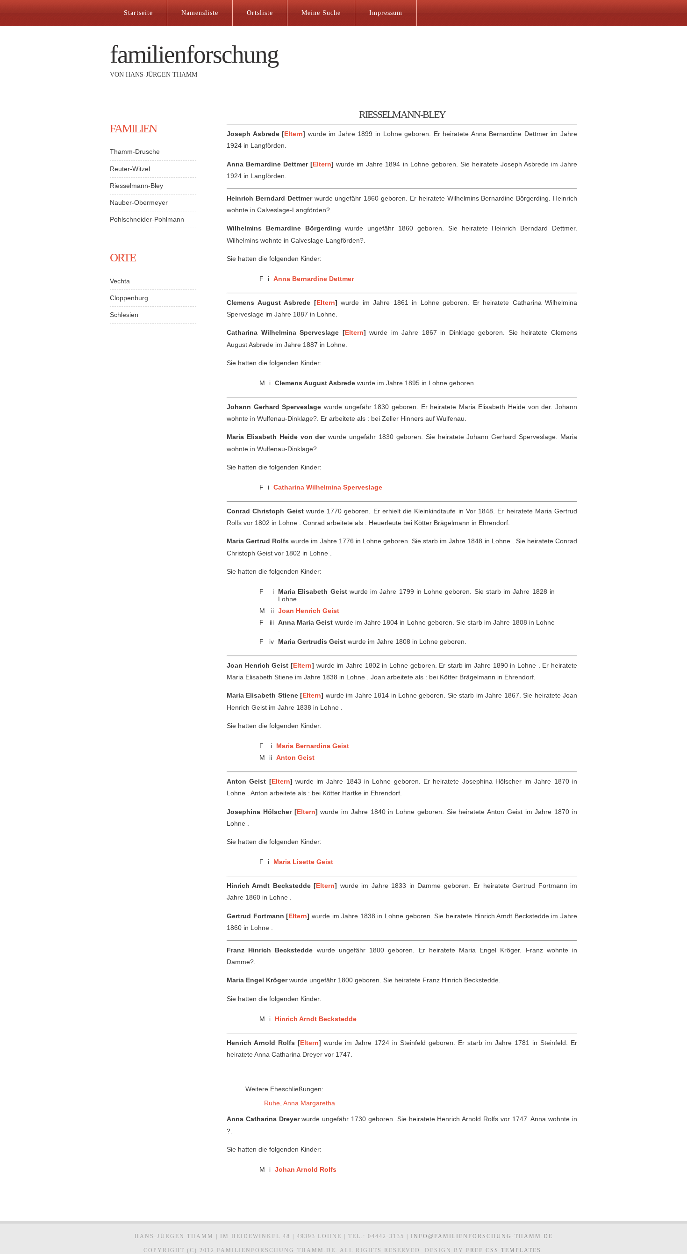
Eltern (293, 133)
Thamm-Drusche (135, 151)
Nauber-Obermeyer (139, 202)
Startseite (138, 12)
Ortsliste (260, 12)
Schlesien (124, 314)
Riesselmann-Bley (136, 185)
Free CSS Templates (503, 1250)
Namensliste (199, 12)
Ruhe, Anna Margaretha (299, 1103)
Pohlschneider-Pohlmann (147, 219)
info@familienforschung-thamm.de (482, 1236)
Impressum (385, 12)
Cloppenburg (129, 298)
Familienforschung (194, 54)
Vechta (120, 281)
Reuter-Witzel (130, 169)
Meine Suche (321, 12)
